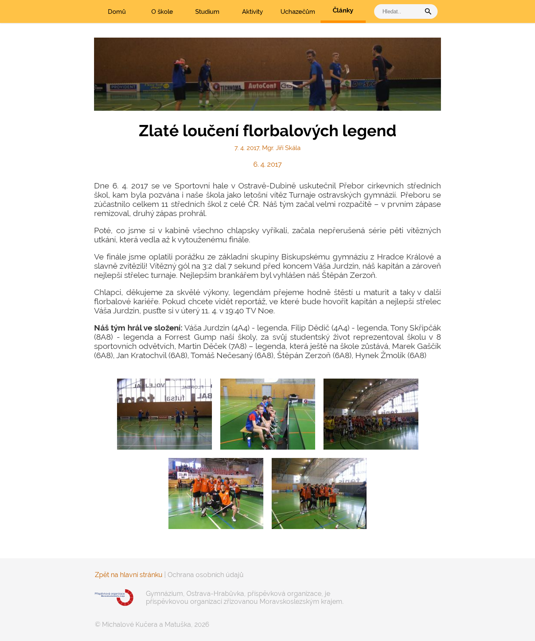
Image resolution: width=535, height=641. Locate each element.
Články (343, 10)
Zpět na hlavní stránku (129, 575)
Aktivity (252, 11)
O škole (162, 11)
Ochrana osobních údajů (206, 575)
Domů (117, 11)
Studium (207, 11)
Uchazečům (297, 11)
